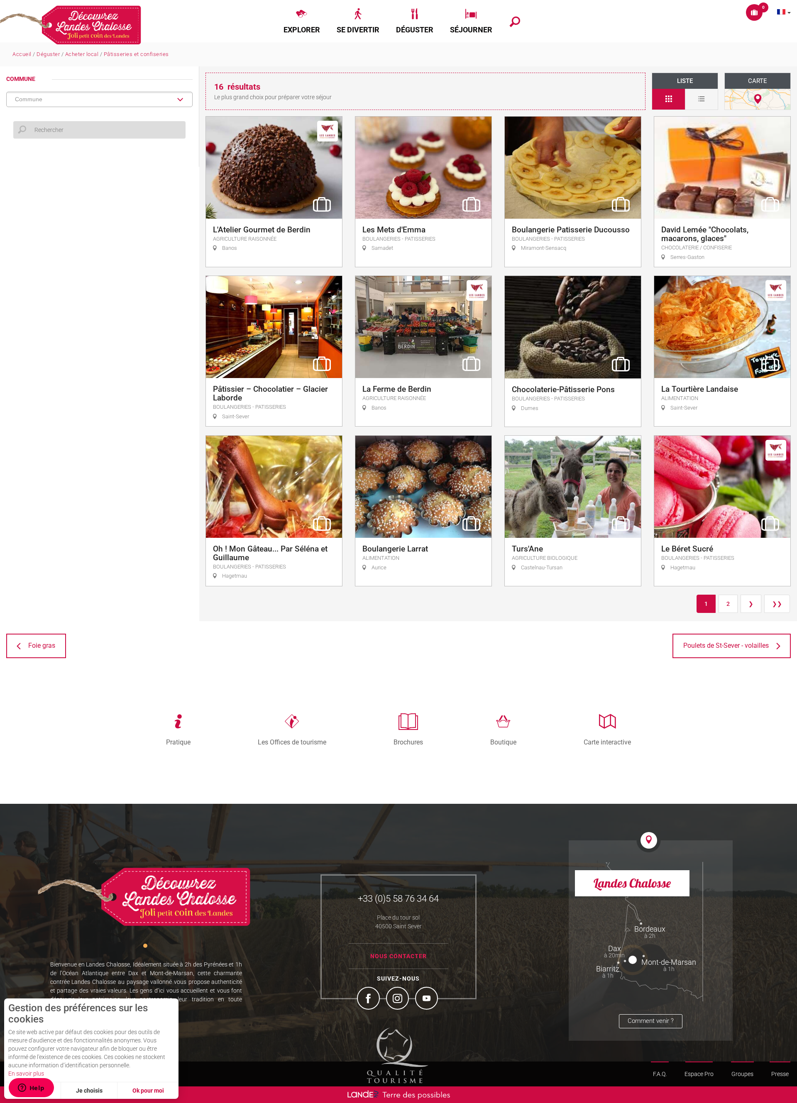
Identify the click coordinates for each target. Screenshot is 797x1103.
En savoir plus (26, 1073)
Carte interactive (607, 742)
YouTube (427, 999)
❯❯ (777, 603)
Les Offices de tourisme (292, 742)
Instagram (398, 999)
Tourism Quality (398, 1055)
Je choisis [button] (89, 1090)
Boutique (503, 742)
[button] (301, 21)
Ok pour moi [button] (148, 1090)
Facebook (369, 999)
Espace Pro (699, 1074)
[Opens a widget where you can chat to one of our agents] (31, 1088)
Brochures (408, 742)
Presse (780, 1074)
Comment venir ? (651, 1021)
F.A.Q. (660, 1074)
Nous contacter (398, 956)
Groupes (742, 1074)
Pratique (178, 742)
